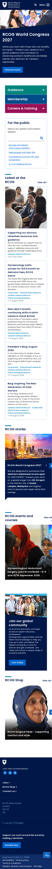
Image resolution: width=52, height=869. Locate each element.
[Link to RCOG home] (12, 5)
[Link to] (26, 207)
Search (35, 4)
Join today (17, 662)
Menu (43, 4)
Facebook (5, 773)
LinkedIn (15, 773)
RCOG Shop (9, 786)
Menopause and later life (22, 152)
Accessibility (8, 860)
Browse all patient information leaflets (19, 147)
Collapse (43, 90)
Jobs (5, 782)
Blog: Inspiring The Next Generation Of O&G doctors (22, 387)
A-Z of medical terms (20, 164)
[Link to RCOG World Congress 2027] (28, 447)
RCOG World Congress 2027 (24, 465)
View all (41, 182)
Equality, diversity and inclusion (17, 866)
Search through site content (42, 138)
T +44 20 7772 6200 (13, 823)
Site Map (38, 866)
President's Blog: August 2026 (22, 348)
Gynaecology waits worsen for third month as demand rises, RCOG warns (24, 270)
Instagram (10, 773)
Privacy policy (22, 860)
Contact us (9, 791)
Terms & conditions (12, 863)
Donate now (11, 845)
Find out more (12, 69)
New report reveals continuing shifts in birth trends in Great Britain (23, 312)
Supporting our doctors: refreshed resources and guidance (23, 236)
